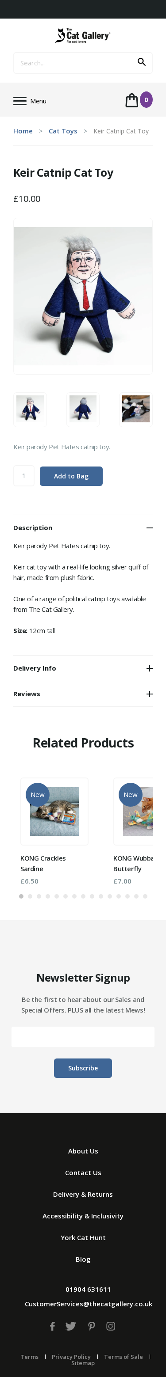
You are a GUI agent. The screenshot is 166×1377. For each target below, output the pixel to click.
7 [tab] (74, 896)
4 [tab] (48, 896)
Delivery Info (34, 668)
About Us (83, 1150)
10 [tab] (101, 896)
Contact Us (83, 1172)
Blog (83, 1259)
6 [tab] (65, 896)
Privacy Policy (71, 1357)
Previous (33, 827)
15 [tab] (145, 896)
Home (23, 130)
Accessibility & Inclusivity (83, 1215)
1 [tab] (21, 896)
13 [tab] (127, 896)
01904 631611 (88, 1289)
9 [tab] (92, 896)
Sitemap (83, 1363)
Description (32, 527)
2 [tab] (30, 896)
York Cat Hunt (83, 1237)
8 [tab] (83, 896)
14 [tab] (136, 896)
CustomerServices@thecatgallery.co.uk (88, 1303)
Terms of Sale (123, 1357)
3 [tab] (39, 896)
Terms (29, 1357)
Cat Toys (63, 130)
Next (133, 827)
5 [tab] (56, 896)
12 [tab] (118, 896)
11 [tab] (110, 896)
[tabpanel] (54, 831)
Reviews (26, 693)
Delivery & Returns (83, 1194)
